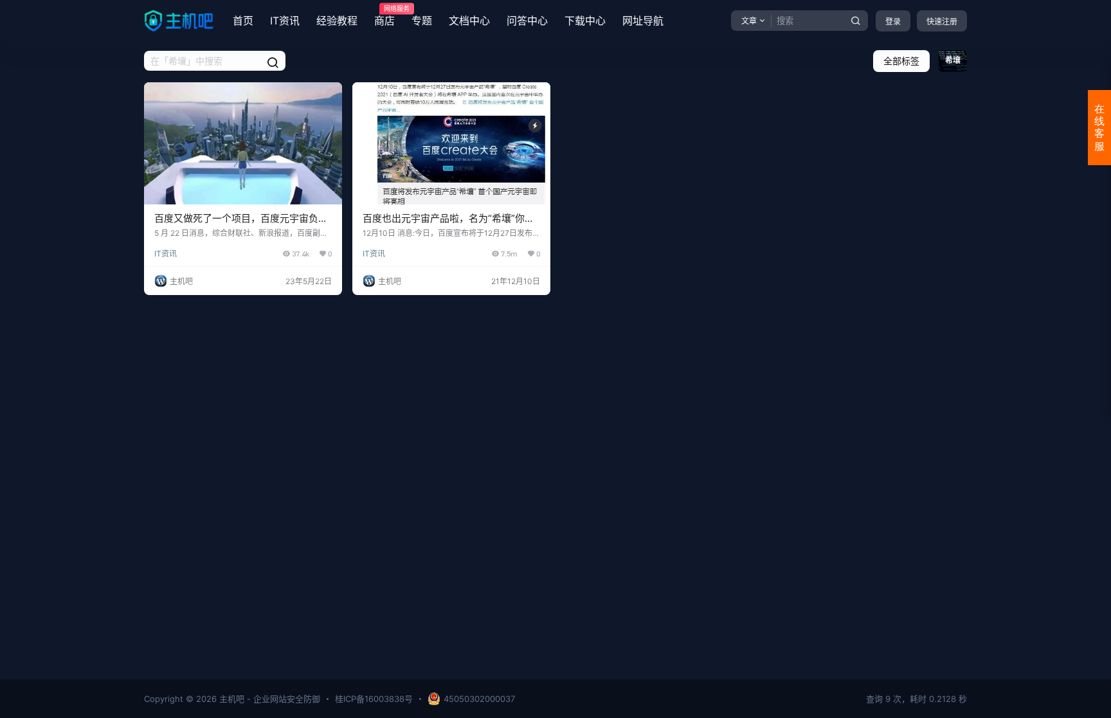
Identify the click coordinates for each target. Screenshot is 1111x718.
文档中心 (469, 20)
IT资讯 (285, 20)
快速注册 (941, 21)
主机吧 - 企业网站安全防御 (268, 699)
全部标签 (901, 60)
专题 (421, 20)
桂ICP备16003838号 (374, 699)
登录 (893, 21)
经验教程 (336, 20)
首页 (243, 20)
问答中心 (527, 20)
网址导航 (643, 20)
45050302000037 (479, 699)
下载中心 (585, 20)
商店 (384, 16)
